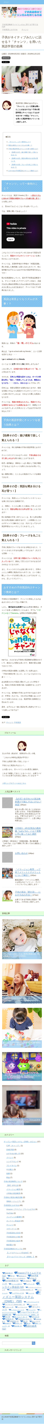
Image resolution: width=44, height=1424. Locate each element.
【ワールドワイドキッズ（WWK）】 (20, 1257)
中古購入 (9, 1170)
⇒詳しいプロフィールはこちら (14, 784)
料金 (8, 1178)
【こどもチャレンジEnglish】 (17, 1253)
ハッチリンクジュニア (32, 1302)
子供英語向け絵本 (13, 1241)
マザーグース (11, 1229)
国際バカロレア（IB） (20, 1317)
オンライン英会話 (13, 1221)
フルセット (8, 1307)
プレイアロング (22, 1307)
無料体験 (7, 1323)
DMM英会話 (22, 1276)
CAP (12, 1276)
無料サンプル (35, 1321)
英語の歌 (17, 1326)
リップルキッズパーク (17, 1310)
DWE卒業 (10, 1150)
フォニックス (33, 1305)
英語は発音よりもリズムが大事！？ (20, 146)
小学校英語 (14, 1321)
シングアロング (12, 1162)
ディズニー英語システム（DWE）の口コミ (20, 1142)
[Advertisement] (22, 1382)
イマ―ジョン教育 (13, 1190)
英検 (28, 1323)
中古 (7, 1317)
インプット (29, 1284)
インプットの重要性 (14, 1217)
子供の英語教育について (13, 1182)
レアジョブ (31, 1310)
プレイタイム (11, 1166)
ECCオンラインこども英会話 (16, 1278)
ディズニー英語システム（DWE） (21, 1297)
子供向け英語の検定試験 (13, 1198)
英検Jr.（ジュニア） (14, 1202)
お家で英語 (26, 1281)
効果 (8, 1174)
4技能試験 (8, 1273)
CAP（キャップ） (13, 1146)
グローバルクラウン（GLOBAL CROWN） (21, 1290)
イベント (9, 1158)
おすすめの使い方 (13, 1154)
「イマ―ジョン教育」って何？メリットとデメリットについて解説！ (28, 873)
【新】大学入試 (12, 1186)
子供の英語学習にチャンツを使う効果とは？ (23, 149)
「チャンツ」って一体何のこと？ (19, 142)
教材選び (9, 1245)
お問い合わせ (21, 853)
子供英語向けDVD (13, 1233)
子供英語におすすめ (11, 1206)
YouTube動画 (11, 1281)
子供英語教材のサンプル (13, 1249)
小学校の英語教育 (13, 1194)
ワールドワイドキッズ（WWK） (27, 1315)
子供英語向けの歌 (13, 1237)
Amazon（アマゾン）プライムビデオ (20, 1210)
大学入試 (35, 1317)
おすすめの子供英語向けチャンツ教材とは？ (23, 171)
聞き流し (18, 1323)
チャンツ (6, 58)
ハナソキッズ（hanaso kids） (14, 1305)
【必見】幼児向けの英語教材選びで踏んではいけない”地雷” (28, 802)
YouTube (9, 1213)
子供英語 (17, 723)
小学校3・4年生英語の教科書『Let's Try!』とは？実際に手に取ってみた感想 (28, 831)
